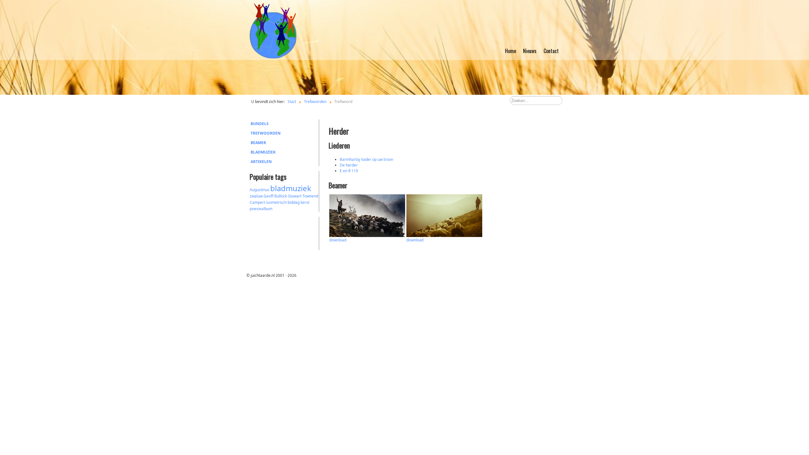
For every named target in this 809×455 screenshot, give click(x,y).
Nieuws (530, 51)
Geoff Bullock (275, 196)
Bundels (260, 123)
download (337, 240)
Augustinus (259, 189)
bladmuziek (290, 188)
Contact (551, 51)
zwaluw (256, 196)
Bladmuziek (263, 152)
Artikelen (261, 161)
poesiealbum (261, 208)
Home (510, 51)
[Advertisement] (284, 232)
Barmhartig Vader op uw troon (366, 159)
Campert (257, 202)
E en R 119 (349, 170)
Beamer (258, 142)
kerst (305, 202)
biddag (294, 202)
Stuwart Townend (303, 196)
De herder (349, 165)
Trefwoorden (266, 133)
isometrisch (276, 202)
